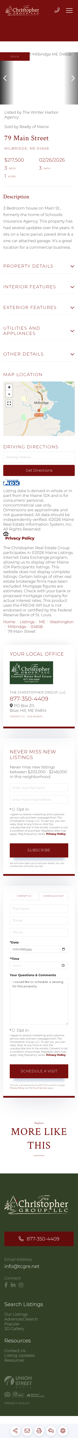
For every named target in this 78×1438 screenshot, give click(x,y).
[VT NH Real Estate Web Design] (39, 1382)
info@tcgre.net (21, 1266)
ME (42, 621)
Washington (61, 621)
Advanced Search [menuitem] (21, 1319)
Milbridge (17, 626)
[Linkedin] (13, 1285)
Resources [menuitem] (14, 1360)
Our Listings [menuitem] (16, 1314)
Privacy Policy (19, 538)
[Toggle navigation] (69, 10)
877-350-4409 (29, 698)
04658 (37, 626)
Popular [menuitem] (12, 1324)
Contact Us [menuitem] (15, 1350)
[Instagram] (21, 1285)
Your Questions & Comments (33, 975)
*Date (14, 942)
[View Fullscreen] (9, 403)
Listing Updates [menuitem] (19, 1355)
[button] (7, 78)
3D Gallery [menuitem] (14, 1328)
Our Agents (35, 716)
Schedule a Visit (53, 896)
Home (9, 621)
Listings (27, 621)
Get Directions (39, 470)
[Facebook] (6, 1285)
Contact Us (17, 716)
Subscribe (39, 850)
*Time (14, 959)
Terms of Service (38, 1088)
